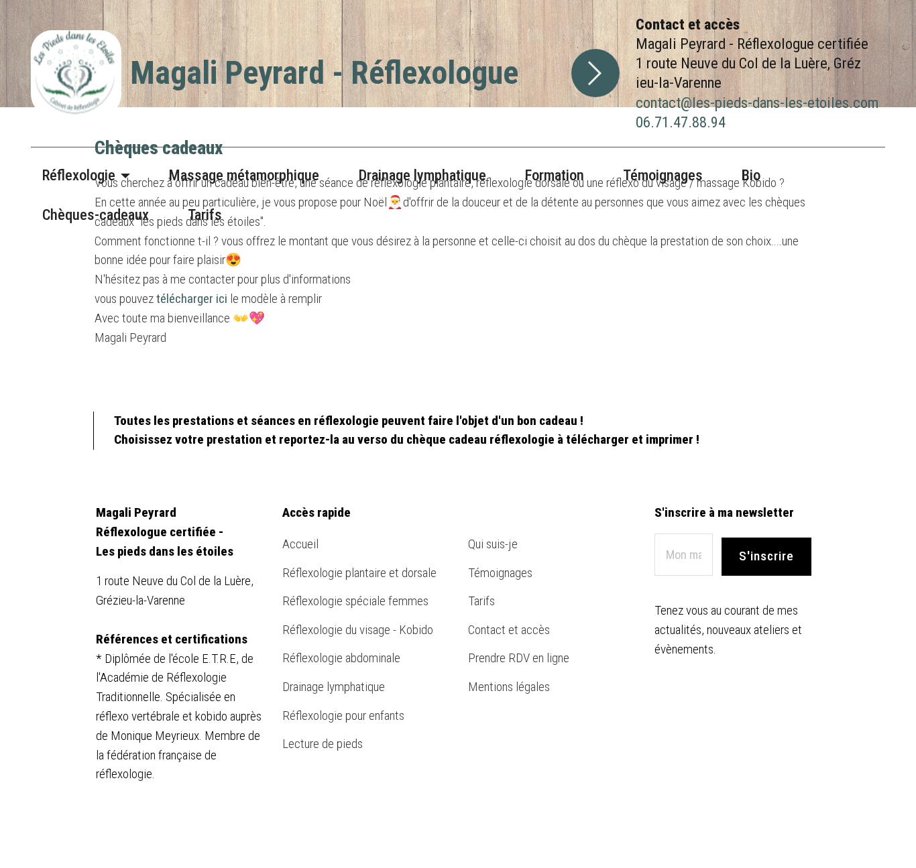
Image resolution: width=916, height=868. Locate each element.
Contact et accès (509, 629)
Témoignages (663, 175)
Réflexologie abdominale (341, 658)
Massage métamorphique (244, 175)
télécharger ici (191, 298)
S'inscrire (766, 556)
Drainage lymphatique (422, 175)
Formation (554, 175)
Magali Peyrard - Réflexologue (324, 73)
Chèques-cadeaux (95, 214)
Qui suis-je (494, 544)
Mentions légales (509, 686)
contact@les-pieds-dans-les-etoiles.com (757, 102)
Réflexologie (78, 175)
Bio (751, 175)
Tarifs (205, 214)
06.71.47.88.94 (681, 122)
